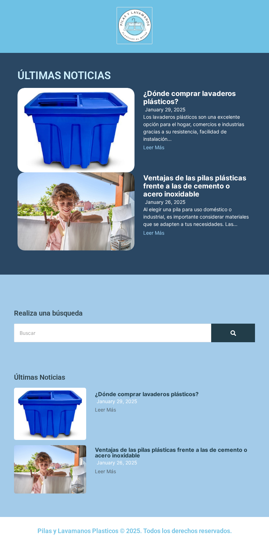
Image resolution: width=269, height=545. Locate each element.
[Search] (233, 333)
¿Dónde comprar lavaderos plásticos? (189, 98)
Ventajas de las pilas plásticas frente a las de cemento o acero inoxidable (194, 186)
